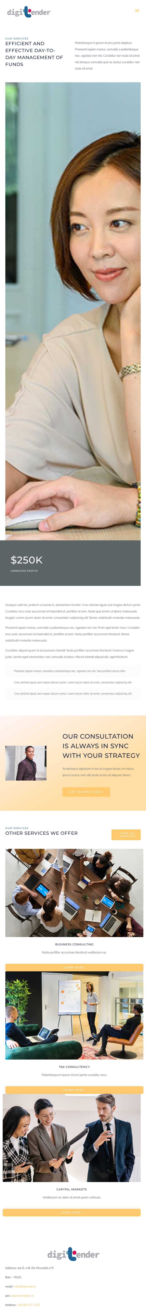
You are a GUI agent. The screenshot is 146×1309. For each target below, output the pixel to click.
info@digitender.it (25, 1286)
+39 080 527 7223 (28, 1305)
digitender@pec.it (22, 1295)
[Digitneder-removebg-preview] (73, 1244)
